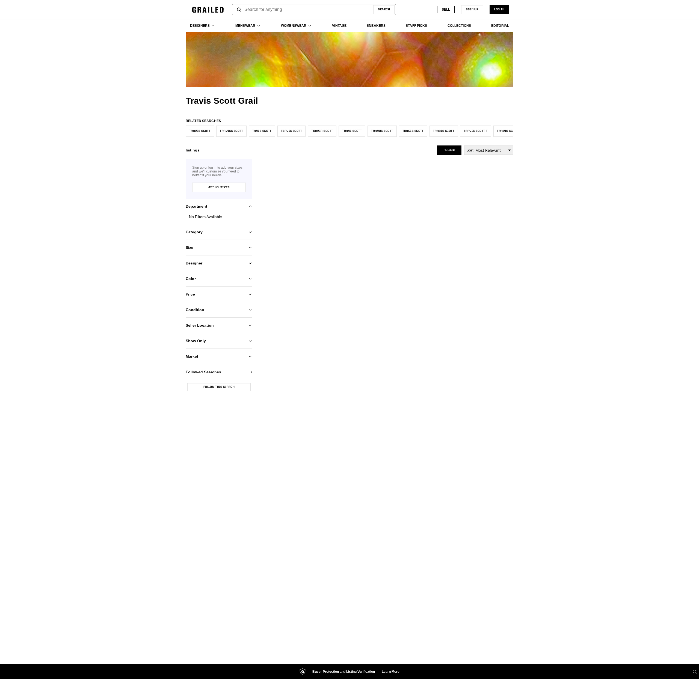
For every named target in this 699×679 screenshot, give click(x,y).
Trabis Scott (443, 131)
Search (384, 9)
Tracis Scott (413, 131)
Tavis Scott (262, 131)
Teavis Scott (291, 131)
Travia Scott (322, 131)
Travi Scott (352, 131)
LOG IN (499, 9)
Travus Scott (382, 131)
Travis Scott (200, 131)
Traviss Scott (231, 131)
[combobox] (314, 9)
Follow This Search (219, 387)
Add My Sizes (219, 187)
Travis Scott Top (511, 131)
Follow (449, 150)
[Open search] (239, 9)
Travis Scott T (476, 131)
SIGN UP (472, 9)
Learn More (390, 672)
